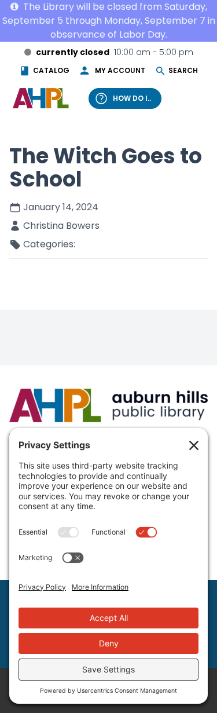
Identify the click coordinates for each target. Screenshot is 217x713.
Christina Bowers (61, 225)
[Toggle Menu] (192, 98)
